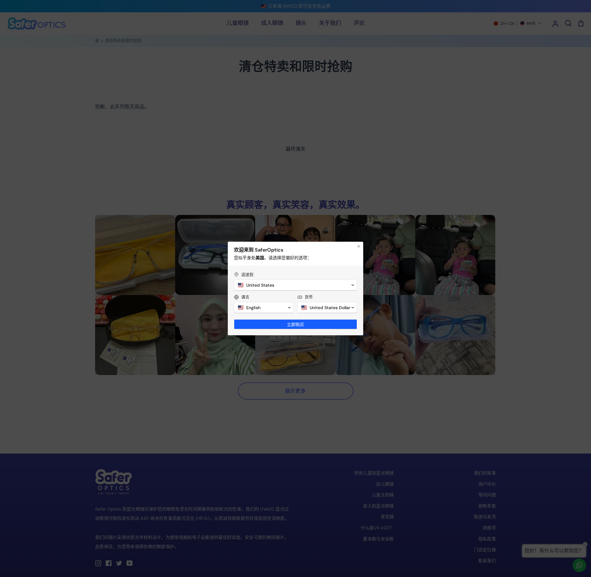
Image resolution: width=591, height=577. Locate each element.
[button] (295, 285)
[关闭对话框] (358, 246)
